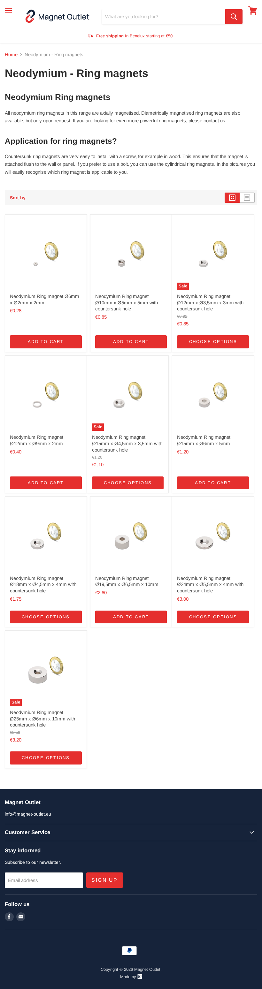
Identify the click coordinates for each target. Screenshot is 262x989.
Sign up (104, 880)
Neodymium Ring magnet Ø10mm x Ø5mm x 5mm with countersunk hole (126, 302)
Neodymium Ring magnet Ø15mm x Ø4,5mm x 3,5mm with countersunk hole (127, 443)
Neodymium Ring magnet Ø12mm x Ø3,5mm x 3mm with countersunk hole (210, 302)
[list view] (247, 198)
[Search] (234, 16)
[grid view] (232, 198)
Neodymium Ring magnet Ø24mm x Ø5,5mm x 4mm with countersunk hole (210, 584)
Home (11, 54)
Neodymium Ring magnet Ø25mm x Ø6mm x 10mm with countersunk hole (42, 718)
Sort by (18, 197)
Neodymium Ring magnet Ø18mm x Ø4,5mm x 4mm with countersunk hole (43, 584)
